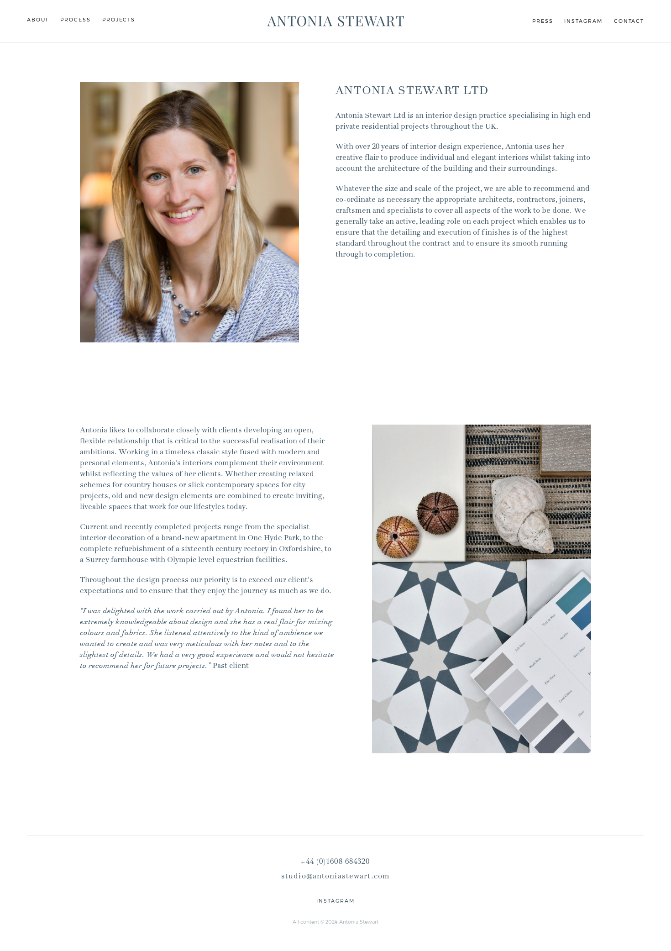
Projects (118, 19)
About (38, 19)
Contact (629, 21)
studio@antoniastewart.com (335, 876)
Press (542, 21)
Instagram (583, 21)
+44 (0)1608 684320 (335, 861)
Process (75, 19)
